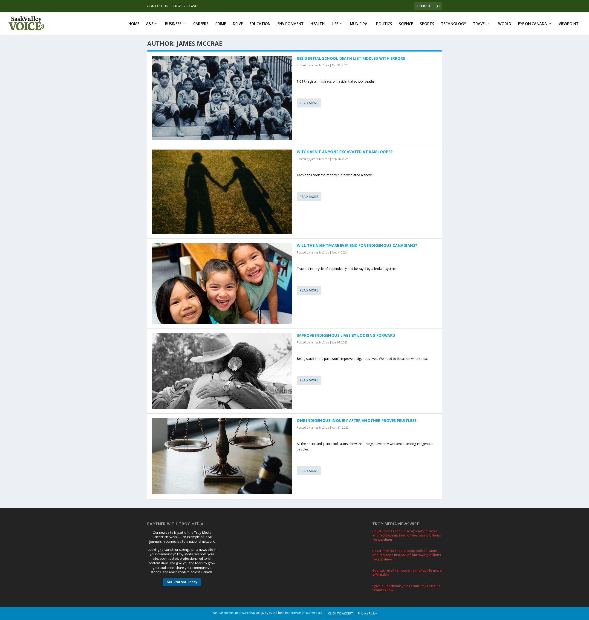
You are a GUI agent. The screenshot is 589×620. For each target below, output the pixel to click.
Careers (200, 24)
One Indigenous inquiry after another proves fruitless (357, 420)
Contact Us (157, 6)
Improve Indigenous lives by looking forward (346, 335)
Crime (220, 24)
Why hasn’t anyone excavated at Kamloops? (345, 151)
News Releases (186, 6)
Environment (290, 24)
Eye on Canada (532, 24)
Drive (238, 24)
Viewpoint (569, 24)
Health (318, 24)
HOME (133, 24)
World (504, 24)
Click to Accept (340, 613)
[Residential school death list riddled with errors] (222, 98)
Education (260, 24)
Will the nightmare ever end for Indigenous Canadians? (357, 245)
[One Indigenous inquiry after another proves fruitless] (222, 456)
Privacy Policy (367, 613)
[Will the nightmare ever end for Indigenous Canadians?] (222, 283)
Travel (479, 24)
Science (406, 24)
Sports (427, 24)
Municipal (359, 24)
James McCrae (320, 65)
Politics (384, 24)
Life (335, 24)
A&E (149, 24)
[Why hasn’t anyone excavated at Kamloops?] (222, 192)
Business (173, 24)
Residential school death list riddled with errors (351, 58)
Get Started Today (182, 582)
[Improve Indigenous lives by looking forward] (222, 371)
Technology (453, 24)
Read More (309, 103)
